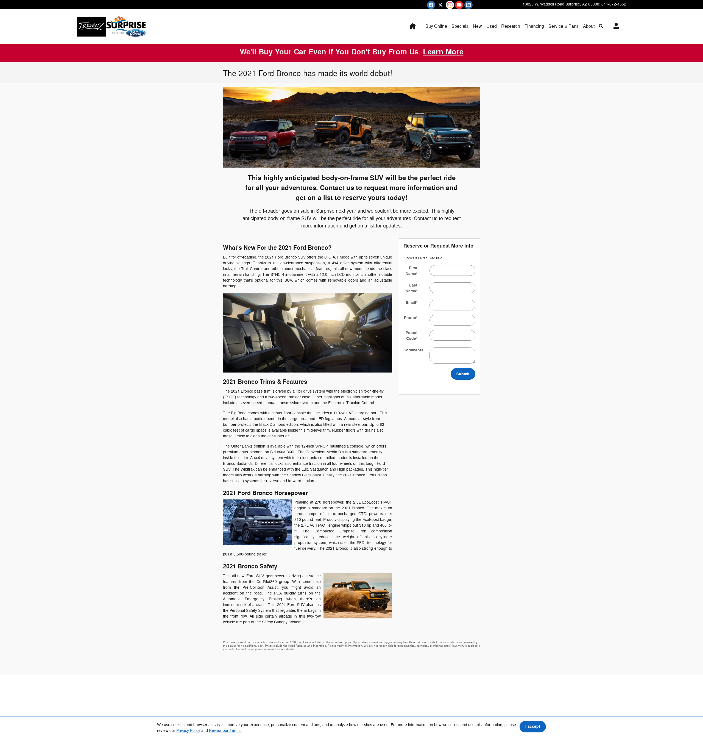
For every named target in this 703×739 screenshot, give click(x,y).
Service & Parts (563, 26)
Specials (459, 26)
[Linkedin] (468, 5)
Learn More (443, 52)
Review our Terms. (225, 730)
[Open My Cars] (614, 26)
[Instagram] (450, 5)
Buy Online (436, 26)
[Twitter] (440, 5)
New (477, 26)
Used (491, 26)
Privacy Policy (188, 730)
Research (510, 26)
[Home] (91, 27)
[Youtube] (459, 5)
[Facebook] (431, 5)
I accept (532, 726)
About (589, 26)
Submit (463, 374)
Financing (534, 26)
